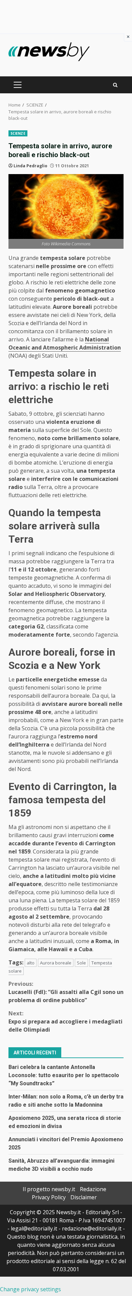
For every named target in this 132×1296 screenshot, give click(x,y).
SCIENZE (17, 133)
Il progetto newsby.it (49, 1189)
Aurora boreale (55, 963)
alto (31, 963)
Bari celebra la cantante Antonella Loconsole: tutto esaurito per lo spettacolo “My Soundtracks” (63, 1075)
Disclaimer (83, 1197)
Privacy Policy (49, 1197)
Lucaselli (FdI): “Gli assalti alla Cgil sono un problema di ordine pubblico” (66, 992)
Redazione (93, 1189)
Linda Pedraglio (30, 166)
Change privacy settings (30, 1289)
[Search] (115, 85)
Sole (81, 963)
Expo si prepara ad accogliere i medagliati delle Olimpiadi (65, 1021)
